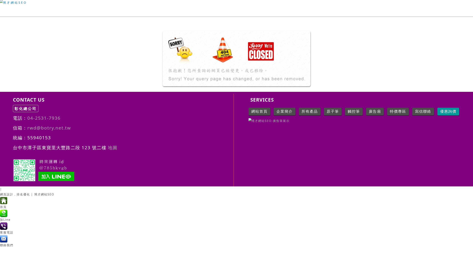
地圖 (112, 147)
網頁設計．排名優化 (15, 194)
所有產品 (456, 10)
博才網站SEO (44, 194)
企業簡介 (429, 10)
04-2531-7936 (44, 118)
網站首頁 (402, 10)
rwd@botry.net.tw (49, 128)
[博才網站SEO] (236, 2)
